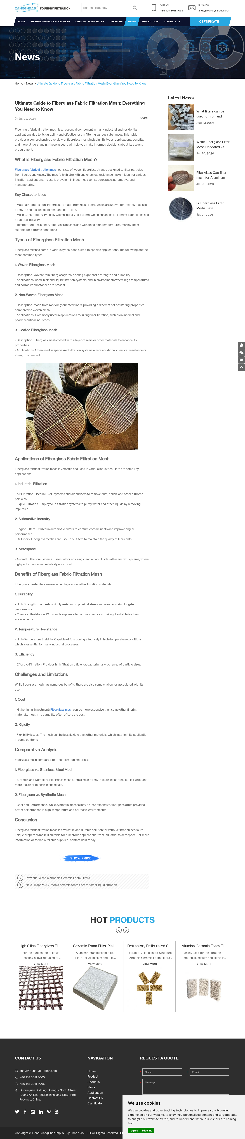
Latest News (181, 97)
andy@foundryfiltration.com (214, 10)
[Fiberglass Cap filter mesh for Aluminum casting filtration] (181, 178)
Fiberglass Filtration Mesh (50, 21)
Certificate (95, 1103)
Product (93, 1076)
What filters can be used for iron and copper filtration (210, 116)
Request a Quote (159, 1058)
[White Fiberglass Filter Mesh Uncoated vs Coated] (181, 147)
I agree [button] (134, 1130)
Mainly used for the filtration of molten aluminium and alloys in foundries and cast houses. (204, 955)
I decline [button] (147, 1130)
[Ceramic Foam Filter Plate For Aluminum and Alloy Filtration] (95, 988)
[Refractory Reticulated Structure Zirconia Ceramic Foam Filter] (149, 988)
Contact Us (172, 21)
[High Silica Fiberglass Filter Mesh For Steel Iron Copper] (41, 988)
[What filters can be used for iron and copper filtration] (181, 117)
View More (41, 963)
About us (116, 21)
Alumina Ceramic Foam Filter (205, 946)
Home (21, 21)
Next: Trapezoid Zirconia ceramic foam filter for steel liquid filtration (71, 885)
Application (150, 21)
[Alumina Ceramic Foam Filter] (204, 988)
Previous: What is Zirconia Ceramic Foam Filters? (58, 878)
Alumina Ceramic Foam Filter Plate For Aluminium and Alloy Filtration (95, 955)
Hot (122, 920)
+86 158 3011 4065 (32, 1083)
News (132, 21)
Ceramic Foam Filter (90, 21)
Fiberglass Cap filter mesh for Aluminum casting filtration (211, 177)
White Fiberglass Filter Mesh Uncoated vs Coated (213, 147)
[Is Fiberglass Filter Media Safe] (181, 209)
